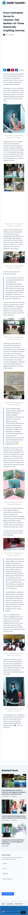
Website (5, 873)
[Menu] (25, 2)
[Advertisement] (14, 53)
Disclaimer (10, 904)
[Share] (4, 70)
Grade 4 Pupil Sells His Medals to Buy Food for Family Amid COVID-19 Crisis (14, 817)
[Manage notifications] (3, 911)
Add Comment (7, 879)
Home (3, 904)
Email (5, 868)
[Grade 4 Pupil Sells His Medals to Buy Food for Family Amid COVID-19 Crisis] (14, 807)
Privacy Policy (19, 904)
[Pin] (12, 70)
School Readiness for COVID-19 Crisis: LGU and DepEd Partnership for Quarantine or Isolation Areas (14, 792)
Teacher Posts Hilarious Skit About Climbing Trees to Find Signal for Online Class (13, 842)
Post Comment (8, 894)
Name (5, 863)
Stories (11, 34)
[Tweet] (8, 70)
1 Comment (13, 796)
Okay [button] (23, 912)
